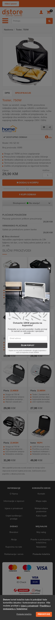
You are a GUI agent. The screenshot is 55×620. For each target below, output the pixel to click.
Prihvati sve (44, 614)
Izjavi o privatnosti (29, 605)
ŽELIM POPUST (27, 345)
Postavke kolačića (23, 614)
